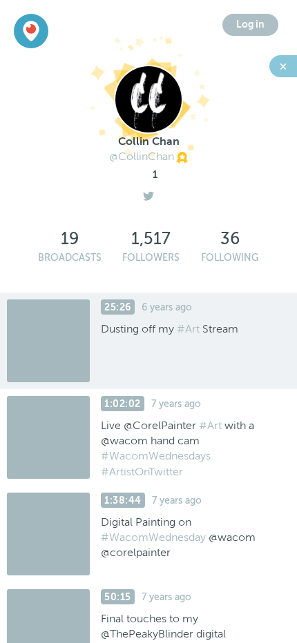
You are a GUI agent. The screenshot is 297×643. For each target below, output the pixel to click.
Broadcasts (70, 258)
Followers (151, 258)
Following (230, 258)
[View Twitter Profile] (148, 192)
